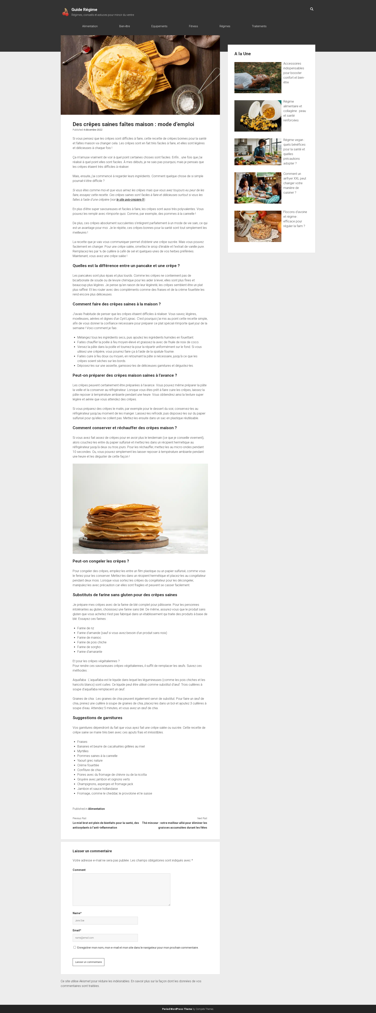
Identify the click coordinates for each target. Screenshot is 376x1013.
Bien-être (124, 26)
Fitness (193, 26)
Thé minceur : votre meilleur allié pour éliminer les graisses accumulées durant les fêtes (174, 825)
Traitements (259, 26)
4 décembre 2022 (92, 129)
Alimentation (90, 26)
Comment (79, 869)
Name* (77, 913)
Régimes (225, 26)
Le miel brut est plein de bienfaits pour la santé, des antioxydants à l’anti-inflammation (106, 825)
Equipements (159, 26)
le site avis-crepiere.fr (130, 199)
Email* (77, 930)
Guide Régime (84, 9)
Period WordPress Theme (177, 1009)
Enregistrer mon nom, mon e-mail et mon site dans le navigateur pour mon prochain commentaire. (138, 947)
